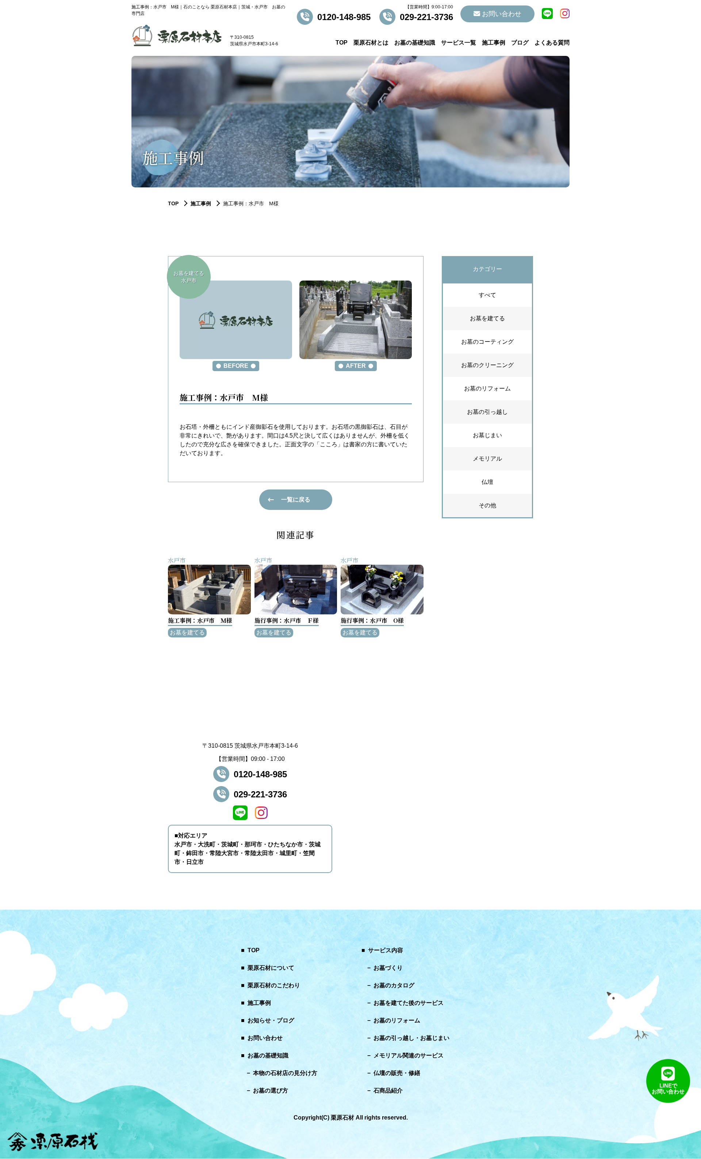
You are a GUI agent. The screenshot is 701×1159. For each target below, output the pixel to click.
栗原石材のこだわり (274, 985)
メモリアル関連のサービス (409, 1055)
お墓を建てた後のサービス (409, 1003)
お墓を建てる (487, 318)
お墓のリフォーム (487, 388)
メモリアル (487, 458)
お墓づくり (388, 968)
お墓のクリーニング (487, 365)
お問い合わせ (500, 14)
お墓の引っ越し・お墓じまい (411, 1038)
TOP (342, 42)
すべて (487, 295)
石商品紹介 (388, 1090)
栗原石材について (271, 968)
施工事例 (493, 42)
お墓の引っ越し (487, 412)
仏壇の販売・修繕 (397, 1073)
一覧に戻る (295, 499)
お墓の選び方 (270, 1090)
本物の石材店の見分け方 (285, 1073)
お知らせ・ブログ (271, 1020)
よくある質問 (552, 42)
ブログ (520, 42)
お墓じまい (487, 435)
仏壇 (487, 482)
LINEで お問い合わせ (668, 1089)
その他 (487, 505)
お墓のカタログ (394, 985)
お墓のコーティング (487, 342)
